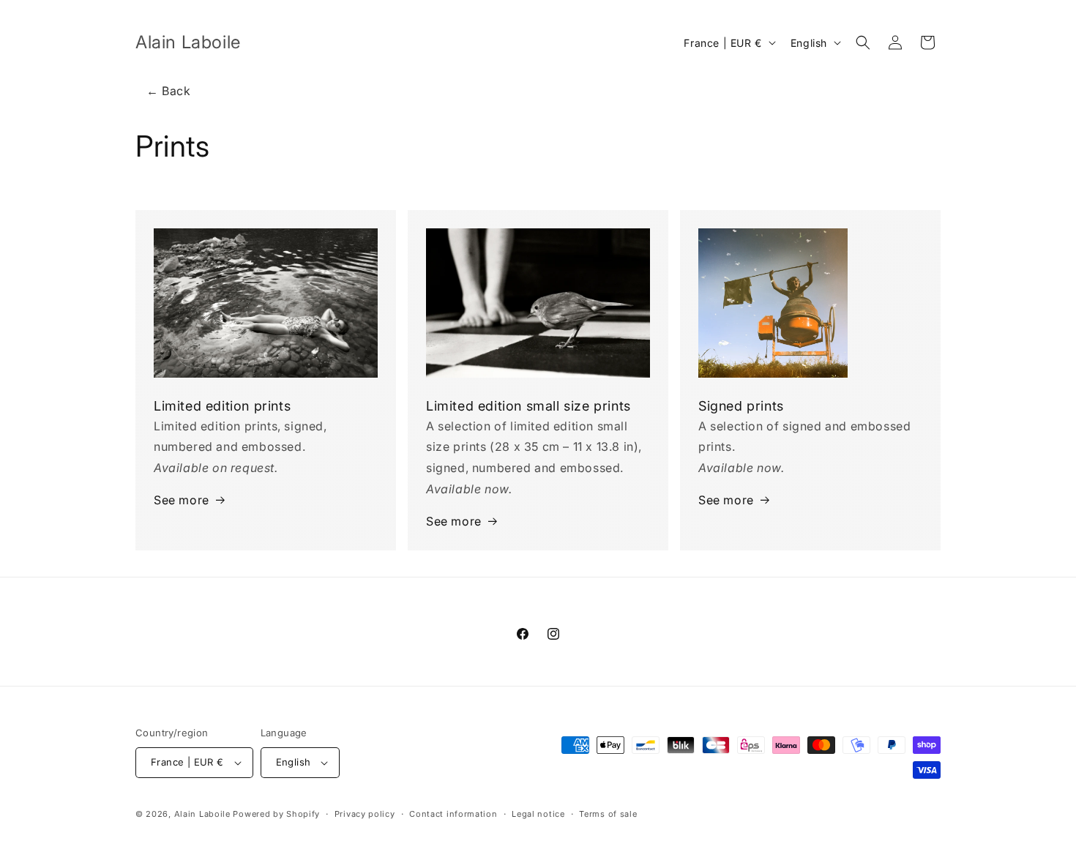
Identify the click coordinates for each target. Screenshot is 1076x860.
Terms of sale (608, 814)
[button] (863, 42)
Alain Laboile (202, 814)
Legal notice (538, 814)
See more (181, 500)
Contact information (453, 814)
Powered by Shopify (276, 814)
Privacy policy (365, 814)
